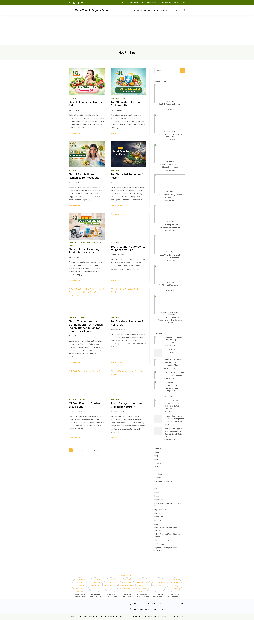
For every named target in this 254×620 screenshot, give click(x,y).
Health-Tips (73, 98)
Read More (73, 133)
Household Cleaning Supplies (90, 243)
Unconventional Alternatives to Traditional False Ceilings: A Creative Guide (172, 387)
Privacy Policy (159, 517)
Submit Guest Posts (178, 616)
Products (148, 10)
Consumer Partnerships (163, 481)
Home (156, 492)
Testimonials (159, 544)
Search (182, 70)
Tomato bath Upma (172, 350)
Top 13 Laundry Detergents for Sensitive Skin (128, 248)
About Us (138, 10)
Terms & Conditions (161, 540)
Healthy (124, 98)
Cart (156, 467)
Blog (156, 456)
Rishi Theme (119, 616)
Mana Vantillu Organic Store (92, 10)
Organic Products (160, 509)
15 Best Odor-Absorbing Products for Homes (84, 250)
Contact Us (158, 485)
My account (158, 500)
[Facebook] (70, 3)
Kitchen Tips (170, 161)
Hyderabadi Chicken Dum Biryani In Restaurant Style (172, 362)
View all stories (127, 575)
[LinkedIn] (78, 3)
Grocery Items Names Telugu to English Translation (173, 340)
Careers (157, 463)
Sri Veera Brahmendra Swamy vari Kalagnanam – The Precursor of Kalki (174, 418)
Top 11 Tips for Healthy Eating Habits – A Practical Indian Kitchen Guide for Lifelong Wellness (86, 326)
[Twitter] (82, 3)
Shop (156, 524)
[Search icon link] (184, 10)
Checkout (158, 474)
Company (174, 10)
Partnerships (159, 10)
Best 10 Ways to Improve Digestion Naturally (126, 405)
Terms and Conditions (152, 616)
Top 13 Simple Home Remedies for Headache (84, 176)
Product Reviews (75, 245)
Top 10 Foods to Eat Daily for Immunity (127, 104)
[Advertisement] (127, 30)
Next (94, 450)
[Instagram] (74, 3)
